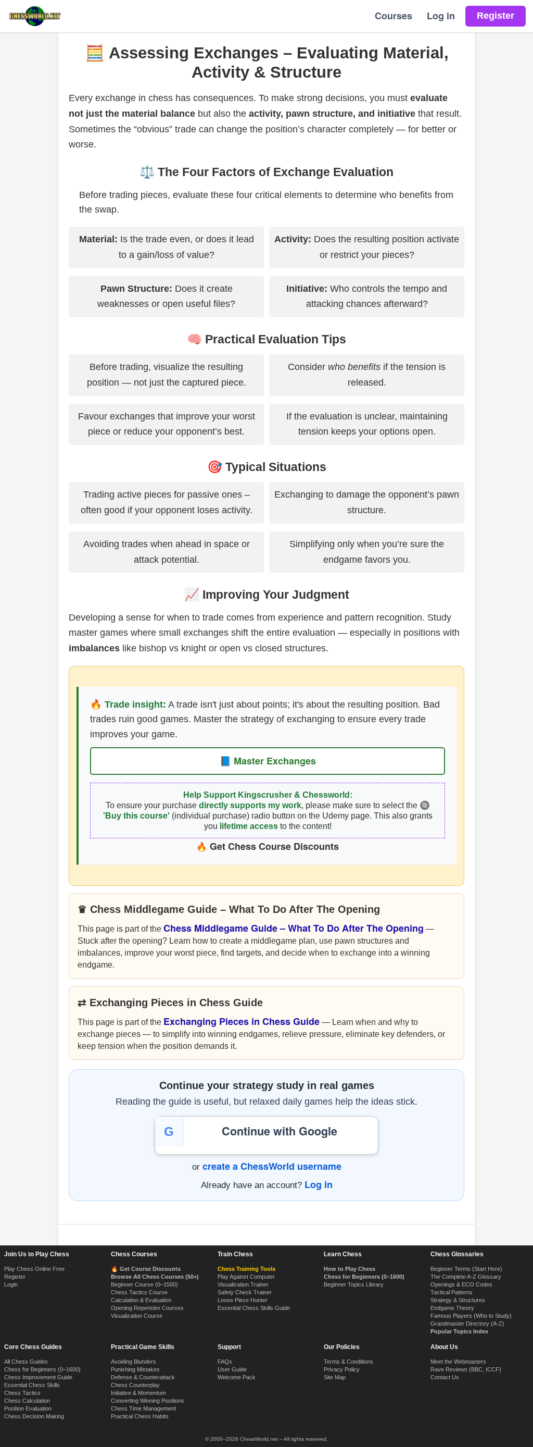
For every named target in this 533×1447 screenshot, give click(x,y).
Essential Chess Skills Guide (254, 1308)
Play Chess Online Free (34, 1269)
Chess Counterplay (135, 1385)
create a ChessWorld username (271, 1166)
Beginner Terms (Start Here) (466, 1269)
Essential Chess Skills (32, 1385)
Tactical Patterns (451, 1292)
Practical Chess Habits (140, 1416)
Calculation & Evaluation (141, 1300)
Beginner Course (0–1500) (144, 1284)
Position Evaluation (28, 1408)
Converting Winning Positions (147, 1400)
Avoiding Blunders (133, 1361)
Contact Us (444, 1377)
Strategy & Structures (457, 1300)
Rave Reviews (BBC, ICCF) (465, 1369)
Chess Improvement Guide (38, 1377)
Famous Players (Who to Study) (471, 1316)
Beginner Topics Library (354, 1284)
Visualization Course (136, 1316)
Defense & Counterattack (143, 1377)
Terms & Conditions (348, 1361)
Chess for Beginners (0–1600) (42, 1369)
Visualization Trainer (243, 1284)
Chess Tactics (22, 1393)
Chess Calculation (27, 1400)
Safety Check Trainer (245, 1292)
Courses (393, 15)
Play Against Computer (246, 1276)
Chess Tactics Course (139, 1292)
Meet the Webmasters (458, 1361)
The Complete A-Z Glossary (465, 1276)
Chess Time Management (143, 1408)
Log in (441, 15)
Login (11, 1284)
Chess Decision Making (34, 1416)
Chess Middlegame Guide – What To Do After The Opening (293, 928)
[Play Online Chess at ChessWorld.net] (35, 16)
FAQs (225, 1361)
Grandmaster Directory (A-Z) (467, 1323)
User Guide (232, 1369)
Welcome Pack (237, 1377)
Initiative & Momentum (138, 1393)
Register (15, 1276)
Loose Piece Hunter (243, 1300)
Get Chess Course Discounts (274, 846)
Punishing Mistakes (135, 1369)
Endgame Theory (452, 1308)
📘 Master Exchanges (268, 761)
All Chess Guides (26, 1361)
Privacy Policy (342, 1369)
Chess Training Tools (246, 1269)
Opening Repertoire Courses (147, 1308)
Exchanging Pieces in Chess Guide (241, 1021)
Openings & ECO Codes (461, 1284)
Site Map (335, 1377)
